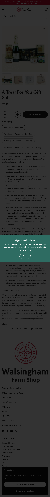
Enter (25, 256)
